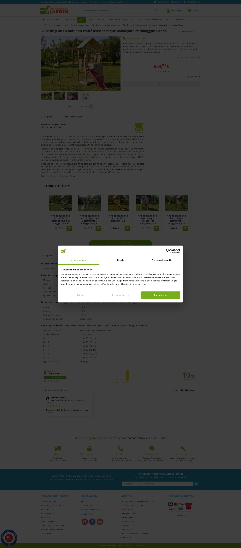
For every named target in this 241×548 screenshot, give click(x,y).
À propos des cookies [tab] (162, 260)
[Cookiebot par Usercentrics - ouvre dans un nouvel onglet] (168, 251)
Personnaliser (119, 295)
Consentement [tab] (78, 260)
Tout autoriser (161, 295)
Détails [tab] (120, 260)
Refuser (80, 295)
